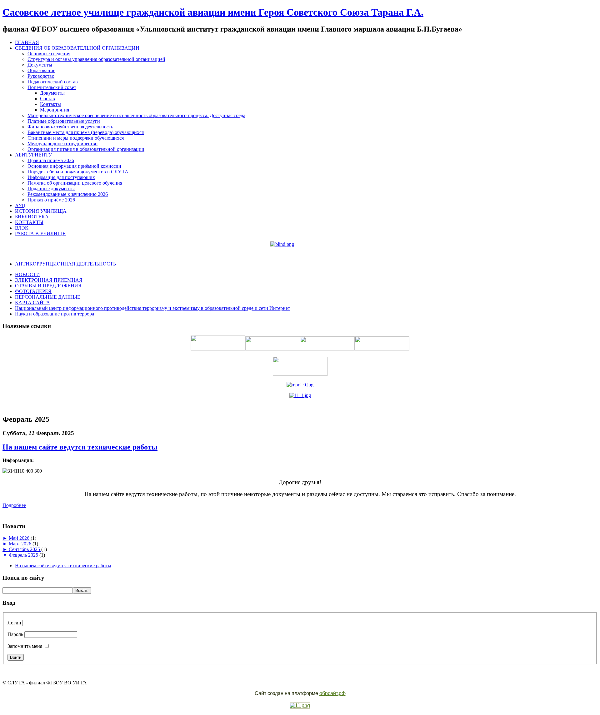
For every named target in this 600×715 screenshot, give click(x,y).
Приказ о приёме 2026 (51, 199)
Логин (14, 622)
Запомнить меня (25, 646)
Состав (47, 98)
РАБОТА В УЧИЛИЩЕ (40, 233)
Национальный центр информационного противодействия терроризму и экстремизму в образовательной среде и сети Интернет (152, 308)
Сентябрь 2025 (25, 549)
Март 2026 (20, 543)
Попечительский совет (52, 87)
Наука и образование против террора (54, 313)
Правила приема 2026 (51, 160)
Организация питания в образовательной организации (86, 149)
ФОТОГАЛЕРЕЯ (33, 291)
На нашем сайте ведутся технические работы (80, 447)
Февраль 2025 (24, 555)
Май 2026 (20, 538)
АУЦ (20, 205)
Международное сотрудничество (63, 143)
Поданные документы (51, 188)
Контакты (50, 104)
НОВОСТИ (27, 274)
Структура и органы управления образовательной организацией (96, 59)
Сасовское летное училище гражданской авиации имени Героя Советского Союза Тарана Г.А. (212, 12)
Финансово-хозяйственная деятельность (70, 126)
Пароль (15, 634)
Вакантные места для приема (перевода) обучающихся (86, 132)
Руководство (41, 76)
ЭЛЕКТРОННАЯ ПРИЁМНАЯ (48, 280)
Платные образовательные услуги (64, 121)
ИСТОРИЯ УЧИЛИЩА (41, 211)
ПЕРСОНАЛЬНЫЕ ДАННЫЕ (47, 297)
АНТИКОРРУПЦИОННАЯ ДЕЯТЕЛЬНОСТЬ (65, 263)
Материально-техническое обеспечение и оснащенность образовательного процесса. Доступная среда (136, 115)
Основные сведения (49, 53)
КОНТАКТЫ (29, 222)
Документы (40, 64)
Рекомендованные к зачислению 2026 (68, 194)
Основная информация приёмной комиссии (74, 166)
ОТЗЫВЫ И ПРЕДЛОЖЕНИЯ (48, 285)
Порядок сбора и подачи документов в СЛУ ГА (78, 171)
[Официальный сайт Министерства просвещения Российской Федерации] (300, 384)
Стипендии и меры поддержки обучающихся (76, 138)
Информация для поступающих (61, 177)
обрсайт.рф (332, 693)
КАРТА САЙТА (32, 302)
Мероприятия (54, 109)
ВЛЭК (21, 228)
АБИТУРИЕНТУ (33, 154)
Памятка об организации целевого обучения (75, 183)
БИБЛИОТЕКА (32, 216)
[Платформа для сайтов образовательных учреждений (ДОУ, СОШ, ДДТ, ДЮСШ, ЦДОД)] (300, 705)
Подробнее (14, 505)
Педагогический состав (53, 81)
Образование (41, 70)
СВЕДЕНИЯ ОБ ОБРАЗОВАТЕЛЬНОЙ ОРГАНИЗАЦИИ (77, 48)
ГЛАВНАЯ (27, 42)
